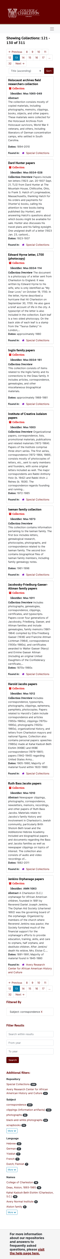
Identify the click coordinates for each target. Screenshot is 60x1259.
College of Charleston (20, 1182)
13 (16, 57)
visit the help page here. (27, 1251)
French (10, 1158)
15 (29, 57)
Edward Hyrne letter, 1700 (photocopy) (26, 257)
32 (10, 63)
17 (43, 57)
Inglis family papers (21, 350)
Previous (15, 51)
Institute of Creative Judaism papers (27, 416)
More (11, 1130)
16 (36, 57)
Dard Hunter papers (21, 163)
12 (9, 57)
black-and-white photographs (24, 1120)
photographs (14, 1114)
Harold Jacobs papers (22, 684)
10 (38, 51)
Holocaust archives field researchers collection (24, 82)
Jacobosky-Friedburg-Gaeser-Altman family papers (28, 586)
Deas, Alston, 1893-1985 (21, 1187)
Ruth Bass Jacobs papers (24, 783)
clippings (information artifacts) (26, 1109)
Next (20, 63)
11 (45, 51)
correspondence (16, 1104)
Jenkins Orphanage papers (26, 879)
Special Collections (37, 153)
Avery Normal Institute (20, 1201)
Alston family (14, 1206)
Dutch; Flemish (15, 1163)
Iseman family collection (24, 509)
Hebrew (11, 1143)
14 (23, 57)
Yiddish (11, 1153)
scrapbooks (13, 1125)
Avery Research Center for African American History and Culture (30, 968)
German (11, 1148)
